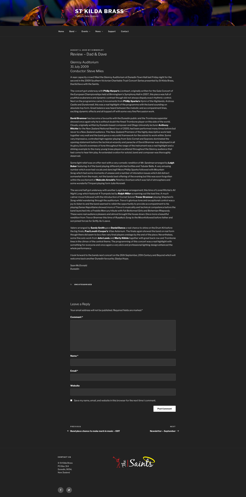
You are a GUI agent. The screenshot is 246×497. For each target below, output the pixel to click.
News (98, 31)
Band (71, 31)
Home (61, 31)
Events (85, 31)
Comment (76, 317)
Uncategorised (83, 285)
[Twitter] (69, 490)
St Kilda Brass (99, 11)
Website (75, 385)
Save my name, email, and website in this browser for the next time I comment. (115, 400)
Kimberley (98, 50)
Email (74, 371)
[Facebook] (60, 490)
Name (74, 356)
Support (112, 31)
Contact (125, 31)
